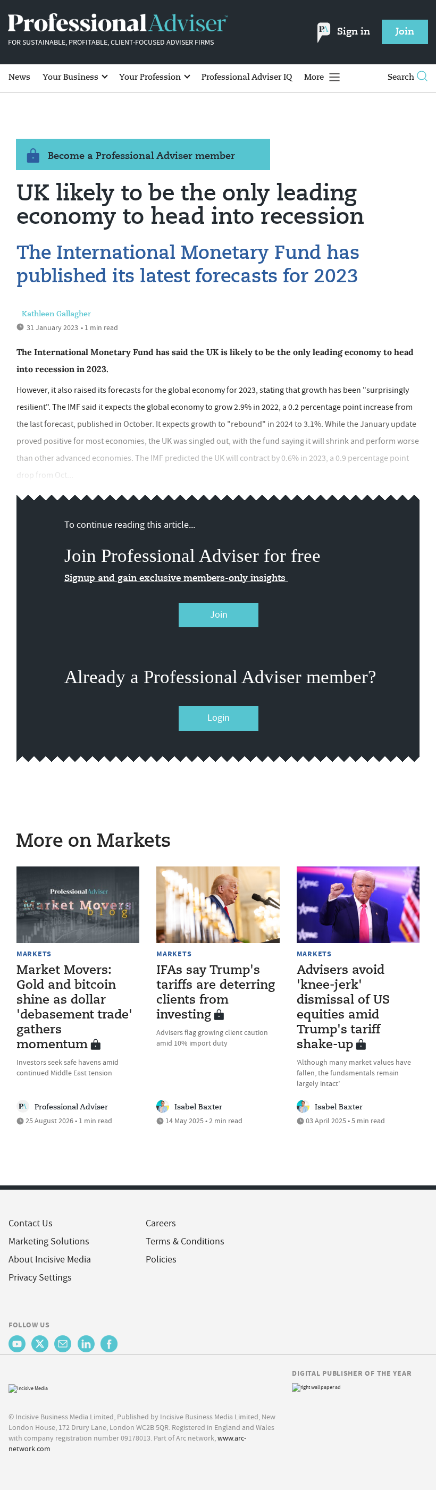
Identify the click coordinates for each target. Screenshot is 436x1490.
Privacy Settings (40, 1278)
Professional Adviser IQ (247, 77)
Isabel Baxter (198, 1107)
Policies (161, 1259)
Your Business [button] (71, 77)
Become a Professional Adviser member (141, 156)
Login (218, 718)
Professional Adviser (71, 1107)
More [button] (315, 77)
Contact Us (31, 1223)
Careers (161, 1223)
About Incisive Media (50, 1259)
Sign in (353, 32)
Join (219, 615)
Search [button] (401, 77)
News (19, 77)
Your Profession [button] (151, 77)
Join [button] (405, 32)
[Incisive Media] (28, 1387)
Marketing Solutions (49, 1241)
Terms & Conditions (185, 1241)
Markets (34, 953)
